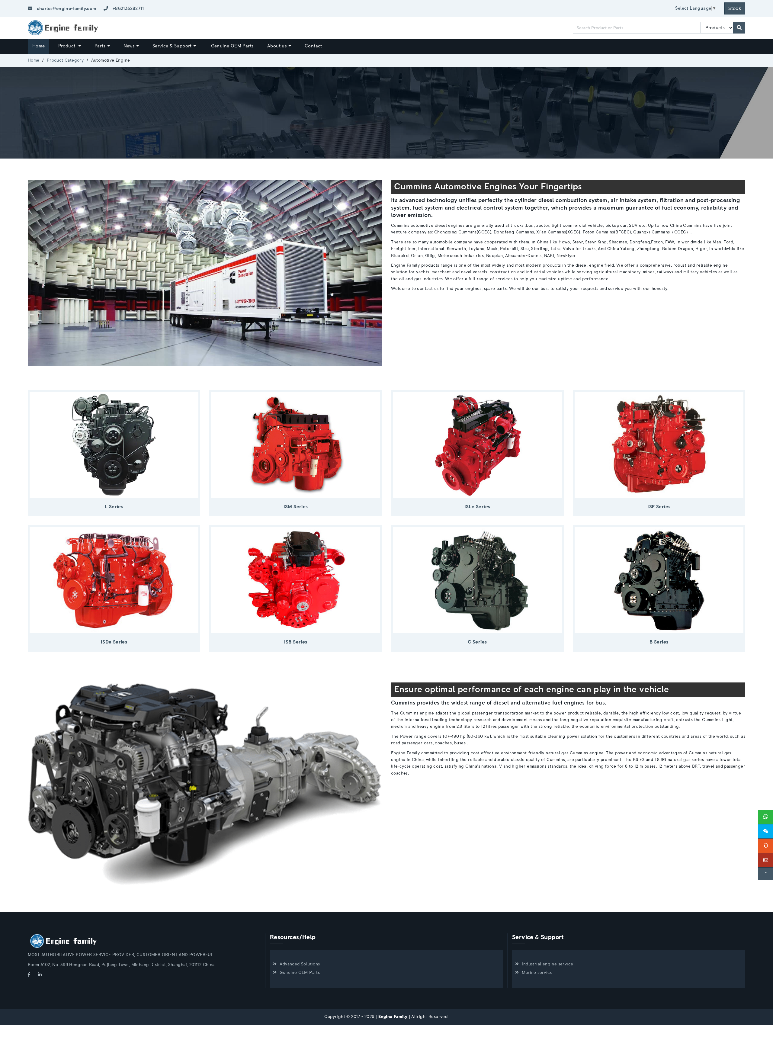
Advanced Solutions (300, 964)
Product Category (65, 60)
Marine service (537, 973)
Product (67, 46)
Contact (313, 46)
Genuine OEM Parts (232, 46)
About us (277, 46)
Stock (734, 8)
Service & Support (172, 46)
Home (38, 46)
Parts (100, 46)
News (129, 46)
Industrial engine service (547, 964)
